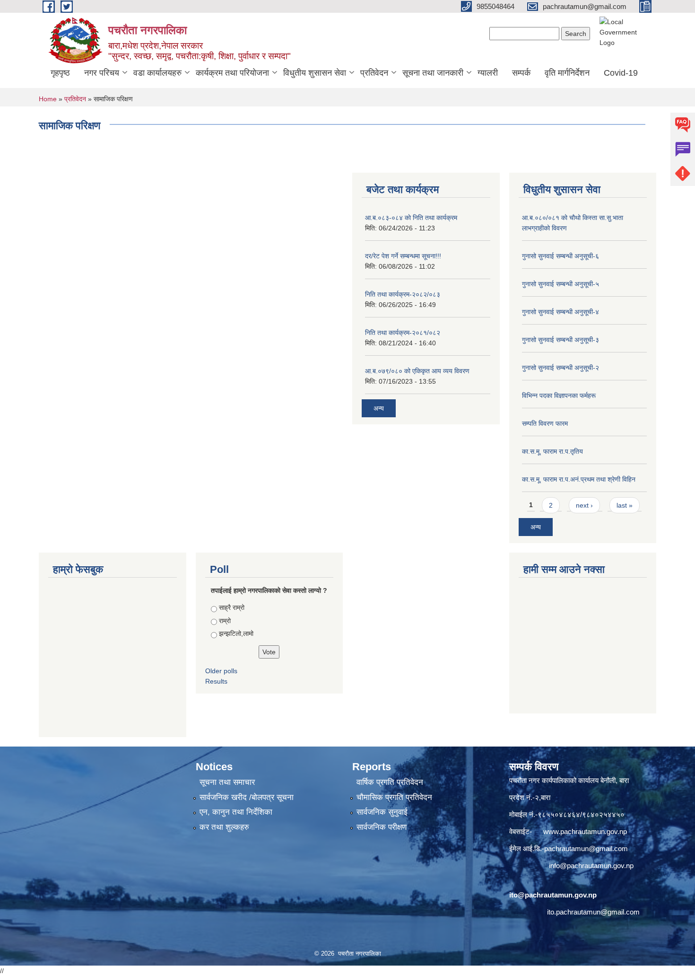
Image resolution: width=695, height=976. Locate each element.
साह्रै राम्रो (231, 607)
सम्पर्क (521, 73)
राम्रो (225, 620)
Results (216, 681)
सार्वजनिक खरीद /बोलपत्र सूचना (247, 797)
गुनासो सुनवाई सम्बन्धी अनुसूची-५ (560, 284)
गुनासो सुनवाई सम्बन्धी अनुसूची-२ (560, 367)
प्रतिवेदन (374, 73)
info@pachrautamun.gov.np (591, 866)
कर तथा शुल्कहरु (224, 827)
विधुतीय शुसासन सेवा (314, 73)
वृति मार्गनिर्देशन (567, 73)
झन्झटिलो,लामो (236, 633)
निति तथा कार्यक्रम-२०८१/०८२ (402, 332)
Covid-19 (621, 73)
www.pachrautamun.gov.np (585, 831)
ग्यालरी (488, 73)
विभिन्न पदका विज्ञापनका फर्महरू (559, 395)
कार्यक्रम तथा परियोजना (232, 73)
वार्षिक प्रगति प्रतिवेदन (389, 782)
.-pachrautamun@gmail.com (584, 848)
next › (584, 505)
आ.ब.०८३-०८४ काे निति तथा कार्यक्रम (411, 217)
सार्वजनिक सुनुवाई (382, 812)
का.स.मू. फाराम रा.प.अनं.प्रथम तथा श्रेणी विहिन (578, 479)
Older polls (221, 671)
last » (625, 505)
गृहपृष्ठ (60, 73)
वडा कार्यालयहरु (157, 73)
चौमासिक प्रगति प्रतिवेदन (394, 797)
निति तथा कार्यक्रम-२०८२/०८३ (402, 294)
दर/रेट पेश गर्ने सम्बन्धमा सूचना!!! (403, 256)
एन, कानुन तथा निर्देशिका (236, 812)
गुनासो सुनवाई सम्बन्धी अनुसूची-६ (560, 256)
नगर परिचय (101, 73)
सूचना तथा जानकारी (432, 73)
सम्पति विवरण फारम (545, 423)
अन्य (379, 408)
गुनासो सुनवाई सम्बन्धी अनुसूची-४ (560, 312)
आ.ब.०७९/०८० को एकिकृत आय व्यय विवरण (417, 371)
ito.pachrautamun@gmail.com (593, 912)
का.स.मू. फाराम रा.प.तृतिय (552, 451)
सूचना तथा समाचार (227, 782)
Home (48, 99)
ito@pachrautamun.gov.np (553, 895)
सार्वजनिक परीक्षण (381, 827)
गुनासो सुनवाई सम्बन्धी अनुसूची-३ (560, 339)
